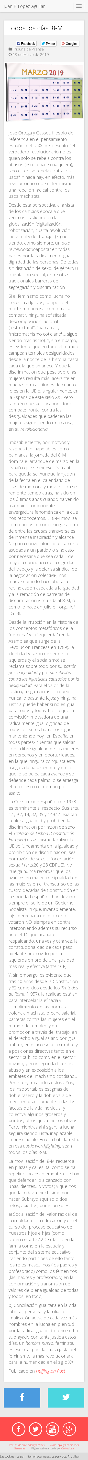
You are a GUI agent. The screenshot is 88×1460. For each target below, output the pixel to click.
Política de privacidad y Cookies (26, 1445)
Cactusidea (67, 1448)
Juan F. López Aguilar (24, 6)
